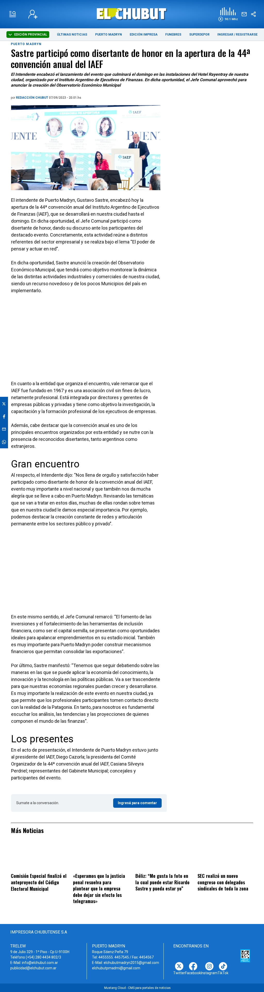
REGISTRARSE (247, 34)
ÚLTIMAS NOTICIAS (72, 34)
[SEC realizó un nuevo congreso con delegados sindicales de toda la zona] (225, 856)
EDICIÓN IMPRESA (144, 34)
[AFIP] (245, 956)
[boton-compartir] (253, 14)
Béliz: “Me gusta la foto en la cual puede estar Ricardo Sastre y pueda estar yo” (162, 882)
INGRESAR (225, 34)
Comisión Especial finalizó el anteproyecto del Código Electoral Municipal (39, 882)
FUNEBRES (173, 34)
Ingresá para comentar (137, 803)
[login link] (32, 14)
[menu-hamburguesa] (13, 14)
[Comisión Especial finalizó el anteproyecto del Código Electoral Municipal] (39, 857)
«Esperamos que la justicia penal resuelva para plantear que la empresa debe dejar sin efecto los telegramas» (99, 888)
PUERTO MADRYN (108, 34)
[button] (228, 14)
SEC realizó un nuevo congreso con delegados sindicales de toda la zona (222, 882)
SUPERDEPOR (199, 34)
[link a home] (132, 13)
